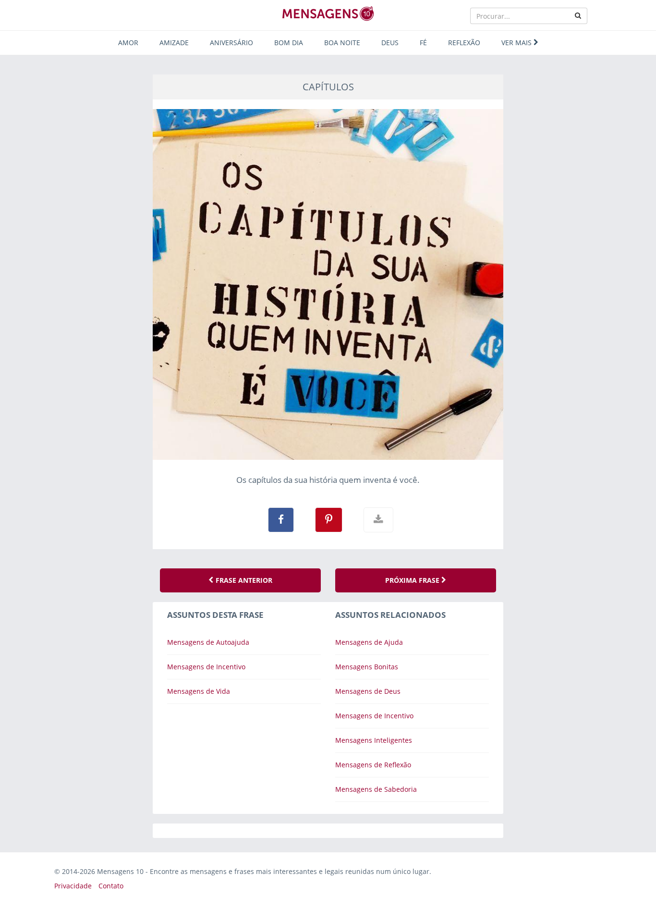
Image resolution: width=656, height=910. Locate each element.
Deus (390, 42)
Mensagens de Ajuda (369, 642)
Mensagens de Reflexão (373, 764)
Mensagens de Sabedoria (376, 789)
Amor (128, 42)
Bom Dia (288, 42)
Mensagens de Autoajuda (208, 642)
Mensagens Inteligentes (373, 740)
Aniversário (231, 42)
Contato (110, 885)
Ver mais (517, 42)
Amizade (174, 42)
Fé (423, 42)
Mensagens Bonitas (366, 666)
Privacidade (73, 885)
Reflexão (464, 42)
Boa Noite (342, 42)
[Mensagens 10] (328, 13)
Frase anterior (243, 580)
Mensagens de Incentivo (206, 666)
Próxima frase (413, 580)
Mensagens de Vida (198, 691)
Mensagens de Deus (368, 691)
